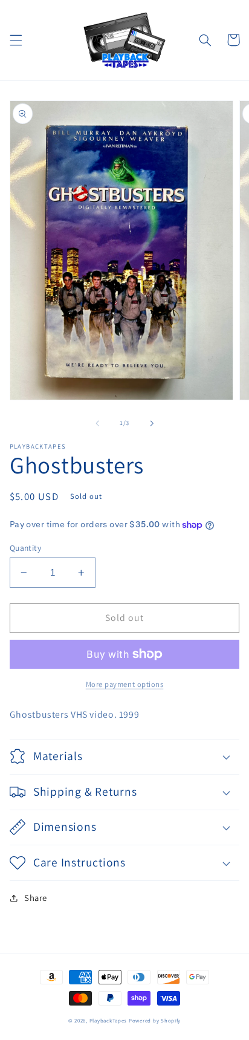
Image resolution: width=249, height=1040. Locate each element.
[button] (16, 40)
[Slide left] (97, 423)
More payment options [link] (125, 684)
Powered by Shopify (155, 1020)
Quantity (25, 547)
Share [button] (35, 897)
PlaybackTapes (108, 1020)
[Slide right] (151, 423)
